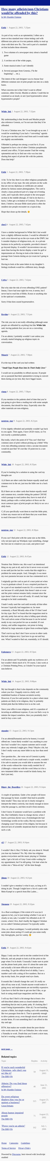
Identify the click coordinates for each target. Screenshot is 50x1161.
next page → (7, 1049)
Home (4, 1143)
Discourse (16, 1154)
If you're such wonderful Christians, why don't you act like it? (13, 1070)
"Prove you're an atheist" (13, 1126)
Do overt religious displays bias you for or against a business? (12, 1099)
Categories (13, 1143)
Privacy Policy (24, 1148)
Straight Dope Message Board (14, 3)
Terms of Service (8, 1148)
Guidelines (25, 1143)
